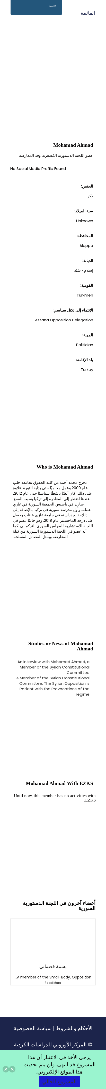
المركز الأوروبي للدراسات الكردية (50, 1044)
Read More (53, 983)
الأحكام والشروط (74, 1028)
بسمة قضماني (53, 966)
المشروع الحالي (59, 1081)
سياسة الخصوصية (33, 1028)
